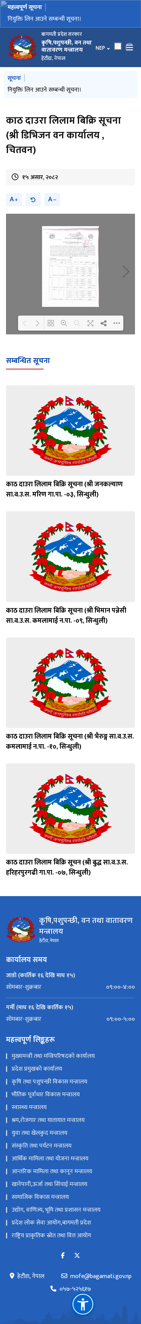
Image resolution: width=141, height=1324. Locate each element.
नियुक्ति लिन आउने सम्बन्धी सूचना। (44, 90)
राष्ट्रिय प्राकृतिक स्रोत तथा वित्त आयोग (51, 1236)
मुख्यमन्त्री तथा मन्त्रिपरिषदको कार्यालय (53, 1056)
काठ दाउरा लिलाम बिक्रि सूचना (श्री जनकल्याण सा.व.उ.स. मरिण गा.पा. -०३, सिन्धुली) (64, 489)
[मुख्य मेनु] (130, 47)
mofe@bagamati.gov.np (101, 1276)
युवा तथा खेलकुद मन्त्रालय (39, 1133)
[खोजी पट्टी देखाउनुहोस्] (118, 46)
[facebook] (63, 1256)
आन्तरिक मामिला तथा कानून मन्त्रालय (52, 1171)
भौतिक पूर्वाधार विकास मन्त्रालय (46, 1095)
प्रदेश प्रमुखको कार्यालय (37, 1069)
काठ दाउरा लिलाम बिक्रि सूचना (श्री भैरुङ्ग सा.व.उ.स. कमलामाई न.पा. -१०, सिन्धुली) (70, 741)
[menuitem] (70, 987)
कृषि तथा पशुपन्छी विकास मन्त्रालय (49, 1082)
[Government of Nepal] (23, 47)
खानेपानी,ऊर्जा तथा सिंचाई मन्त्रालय (49, 1184)
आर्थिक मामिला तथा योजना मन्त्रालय (50, 1159)
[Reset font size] (33, 199)
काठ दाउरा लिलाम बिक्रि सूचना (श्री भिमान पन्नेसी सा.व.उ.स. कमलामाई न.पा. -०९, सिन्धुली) (66, 616)
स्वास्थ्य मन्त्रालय (29, 1107)
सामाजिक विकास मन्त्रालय (40, 1197)
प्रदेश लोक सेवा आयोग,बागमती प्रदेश (51, 1223)
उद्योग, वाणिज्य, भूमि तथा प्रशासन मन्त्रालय (56, 1210)
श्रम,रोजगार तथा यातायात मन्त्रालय (48, 1120)
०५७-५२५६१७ (75, 1289)
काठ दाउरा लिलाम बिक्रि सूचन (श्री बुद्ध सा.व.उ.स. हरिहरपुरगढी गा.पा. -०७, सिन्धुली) (67, 867)
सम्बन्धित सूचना (28, 360)
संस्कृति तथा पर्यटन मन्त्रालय (41, 1146)
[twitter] (77, 1256)
